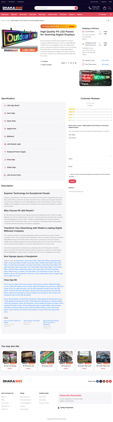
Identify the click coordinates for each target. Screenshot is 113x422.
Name (71, 159)
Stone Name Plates (38, 269)
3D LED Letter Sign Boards (35, 288)
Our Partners (5, 403)
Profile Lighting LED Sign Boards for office (16, 301)
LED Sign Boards (31, 271)
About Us (4, 397)
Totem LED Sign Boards (26, 303)
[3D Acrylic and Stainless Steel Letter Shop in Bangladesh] (66, 357)
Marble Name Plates (26, 269)
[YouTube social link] (107, 381)
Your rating (72, 134)
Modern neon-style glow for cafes (42, 293)
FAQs (2, 400)
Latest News (42, 400)
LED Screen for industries (40, 284)
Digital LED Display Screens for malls (21, 286)
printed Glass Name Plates (50, 265)
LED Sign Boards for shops (45, 271)
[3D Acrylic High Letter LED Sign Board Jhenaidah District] (103, 357)
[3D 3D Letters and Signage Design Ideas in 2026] (28, 357)
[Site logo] (12, 8)
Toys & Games (24, 409)
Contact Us (4, 409)
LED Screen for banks (25, 284)
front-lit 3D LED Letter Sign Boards (19, 290)
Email (71, 166)
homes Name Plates (31, 260)
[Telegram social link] (75, 63)
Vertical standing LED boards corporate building (36, 305)
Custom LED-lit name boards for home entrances (23, 309)
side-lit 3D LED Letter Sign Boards (40, 290)
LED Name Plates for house (20, 307)
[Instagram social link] (104, 381)
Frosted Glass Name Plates (17, 265)
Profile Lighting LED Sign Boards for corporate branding (46, 301)
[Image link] (12, 381)
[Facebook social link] (66, 63)
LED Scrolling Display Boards (44, 273)
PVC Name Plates (33, 267)
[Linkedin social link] (73, 63)
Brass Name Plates (21, 267)
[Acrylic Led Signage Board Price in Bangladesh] (10, 357)
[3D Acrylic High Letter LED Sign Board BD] (84, 357)
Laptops (22, 406)
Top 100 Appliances (25, 403)
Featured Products (25, 400)
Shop (7, 20)
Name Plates (20, 260)
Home (3, 20)
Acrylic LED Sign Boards (23, 295)
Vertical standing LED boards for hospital (46, 303)
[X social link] (69, 63)
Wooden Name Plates (46, 263)
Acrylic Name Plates (15, 263)
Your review (72, 138)
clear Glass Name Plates (33, 265)
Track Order (42, 397)
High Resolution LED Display (32, 320)
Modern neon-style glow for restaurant (20, 293)
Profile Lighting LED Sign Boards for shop (49, 299)
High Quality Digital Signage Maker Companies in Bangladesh (51, 322)
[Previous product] (106, 21)
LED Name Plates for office (37, 307)
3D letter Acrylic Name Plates (30, 263)
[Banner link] (95, 78)
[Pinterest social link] (71, 63)
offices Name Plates (44, 260)
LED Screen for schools (11, 284)
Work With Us (5, 406)
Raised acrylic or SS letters (17, 271)
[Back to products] (108, 21)
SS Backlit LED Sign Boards (28, 299)
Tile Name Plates (14, 269)
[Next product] (111, 21)
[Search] (76, 7)
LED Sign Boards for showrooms (25, 273)
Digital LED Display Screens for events (44, 286)
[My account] (111, 14)
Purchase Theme (44, 403)
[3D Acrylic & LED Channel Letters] (47, 357)
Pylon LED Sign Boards (11, 303)
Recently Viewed (25, 397)
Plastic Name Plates (46, 267)
